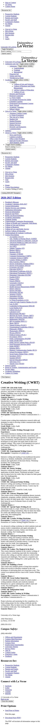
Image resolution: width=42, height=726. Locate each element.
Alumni (7, 25)
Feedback (8, 656)
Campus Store (10, 643)
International (18, 72)
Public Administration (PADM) (20, 339)
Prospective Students (12, 14)
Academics (9, 80)
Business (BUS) (14, 252)
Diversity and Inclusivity (17, 127)
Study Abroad (14, 105)
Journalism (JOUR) (16, 296)
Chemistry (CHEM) (16, 254)
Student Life (13, 119)
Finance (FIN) (14, 279)
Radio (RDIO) (14, 346)
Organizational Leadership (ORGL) (21, 327)
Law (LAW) (13, 304)
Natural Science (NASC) (17, 325)
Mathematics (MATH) (17, 319)
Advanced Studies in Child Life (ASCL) (23, 242)
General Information (12, 206)
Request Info (9, 35)
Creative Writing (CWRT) (18, 260)
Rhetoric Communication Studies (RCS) (23, 350)
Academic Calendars (16, 107)
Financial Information (12, 212)
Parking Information (12, 641)
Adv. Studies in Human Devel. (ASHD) (23, 239)
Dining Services (14, 125)
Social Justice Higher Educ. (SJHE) (21, 354)
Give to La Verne (11, 29)
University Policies (11, 647)
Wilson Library (14, 109)
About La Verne (10, 133)
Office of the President (17, 139)
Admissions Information (13, 210)
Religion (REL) (14, 348)
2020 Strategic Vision (16, 142)
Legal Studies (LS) (15, 308)
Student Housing (15, 121)
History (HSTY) (15, 289)
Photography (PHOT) (16, 331)
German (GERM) (15, 285)
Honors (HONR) (15, 290)
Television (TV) (14, 362)
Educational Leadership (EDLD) (20, 271)
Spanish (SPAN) (15, 358)
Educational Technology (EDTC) (20, 273)
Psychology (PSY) (15, 337)
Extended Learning (16, 101)
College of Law (19, 92)
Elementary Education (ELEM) (20, 275)
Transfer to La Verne (16, 78)
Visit (6, 37)
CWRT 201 (25, 453)
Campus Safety (10, 652)
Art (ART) (13, 246)
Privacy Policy (10, 649)
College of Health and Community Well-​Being (21, 223)
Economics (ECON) (16, 267)
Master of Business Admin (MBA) (21, 317)
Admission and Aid (11, 64)
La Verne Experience (16, 115)
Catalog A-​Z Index (11, 373)
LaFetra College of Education (24, 90)
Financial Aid (14, 74)
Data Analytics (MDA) (17, 262)
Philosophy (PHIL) (16, 329)
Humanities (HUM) (16, 292)
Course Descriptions (12, 187)
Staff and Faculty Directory (18, 141)
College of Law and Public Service (17, 229)
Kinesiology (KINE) (16, 298)
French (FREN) (14, 281)
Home (7, 185)
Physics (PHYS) (15, 333)
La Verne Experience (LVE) (19, 300)
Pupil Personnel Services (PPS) (20, 344)
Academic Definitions (12, 371)
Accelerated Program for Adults (20, 100)
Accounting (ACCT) (16, 237)
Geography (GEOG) (16, 283)
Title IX (7, 650)
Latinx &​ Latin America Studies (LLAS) (23, 302)
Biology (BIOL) (15, 250)
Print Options (6, 377)
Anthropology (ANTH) (17, 244)
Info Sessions (9, 33)
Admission (13, 66)
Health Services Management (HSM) (22, 287)
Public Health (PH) (16, 340)
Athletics (8, 131)
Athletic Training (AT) (17, 248)
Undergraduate (19, 68)
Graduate (17, 70)
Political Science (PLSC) (17, 335)
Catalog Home (10, 6)
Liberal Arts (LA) (15, 310)
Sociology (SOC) (15, 356)
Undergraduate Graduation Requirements (19, 221)
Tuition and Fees (15, 76)
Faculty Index (10, 369)
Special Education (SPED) (18, 360)
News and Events (15, 135)
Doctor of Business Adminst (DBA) (21, 264)
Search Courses (10, 365)
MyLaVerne (9, 31)
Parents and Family (11, 18)
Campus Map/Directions (13, 639)
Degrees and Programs (17, 94)
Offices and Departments (13, 637)
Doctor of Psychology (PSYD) (19, 265)
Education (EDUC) (16, 269)
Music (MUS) (14, 323)
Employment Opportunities (14, 645)
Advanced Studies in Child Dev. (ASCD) (23, 241)
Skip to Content (10, 3)
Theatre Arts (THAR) (16, 364)
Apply (7, 39)
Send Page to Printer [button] (12, 710)
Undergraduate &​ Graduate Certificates (18, 233)
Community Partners (12, 22)
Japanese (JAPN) (15, 294)
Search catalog (6, 51)
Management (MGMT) (17, 314)
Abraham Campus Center (18, 113)
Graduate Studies (11, 219)
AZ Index (8, 4)
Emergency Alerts (11, 654)
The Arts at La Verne (16, 117)
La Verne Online (15, 98)
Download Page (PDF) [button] (13, 718)
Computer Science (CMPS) (18, 258)
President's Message (12, 202)
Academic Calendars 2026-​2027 (16, 204)
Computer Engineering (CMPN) (20, 256)
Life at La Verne (10, 111)
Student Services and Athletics (15, 208)
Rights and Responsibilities (14, 216)
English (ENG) (14, 277)
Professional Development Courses (21, 103)
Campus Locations (15, 137)
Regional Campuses (16, 96)
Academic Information (12, 217)
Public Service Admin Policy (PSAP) (22, 342)
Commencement (15, 129)
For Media (8, 24)
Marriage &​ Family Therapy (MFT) (21, 315)
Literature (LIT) (14, 312)
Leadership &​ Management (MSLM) (22, 306)
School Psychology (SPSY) (18, 352)
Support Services (15, 123)
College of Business (12, 227)
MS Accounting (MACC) (18, 321)
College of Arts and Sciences (23, 84)
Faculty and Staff (11, 20)
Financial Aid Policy (12, 214)
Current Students (11, 16)
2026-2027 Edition (11, 197)
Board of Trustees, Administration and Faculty (21, 367)
